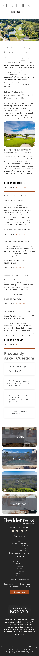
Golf (19, 481)
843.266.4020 (21, 345)
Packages (19, 566)
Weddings (19, 504)
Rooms (19, 436)
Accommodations (19, 561)
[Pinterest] (22, 531)
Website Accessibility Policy (20, 576)
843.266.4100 (21, 188)
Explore (19, 569)
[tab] (17, 39)
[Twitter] (17, 531)
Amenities (19, 459)
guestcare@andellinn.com (20, 553)
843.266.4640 (21, 304)
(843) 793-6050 (20, 548)
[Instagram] (26, 531)
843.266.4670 (21, 234)
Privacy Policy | (10, 652)
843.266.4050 (21, 268)
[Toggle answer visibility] (8, 369)
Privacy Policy (19, 573)
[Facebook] (13, 531)
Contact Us (19, 571)
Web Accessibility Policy (25, 652)
